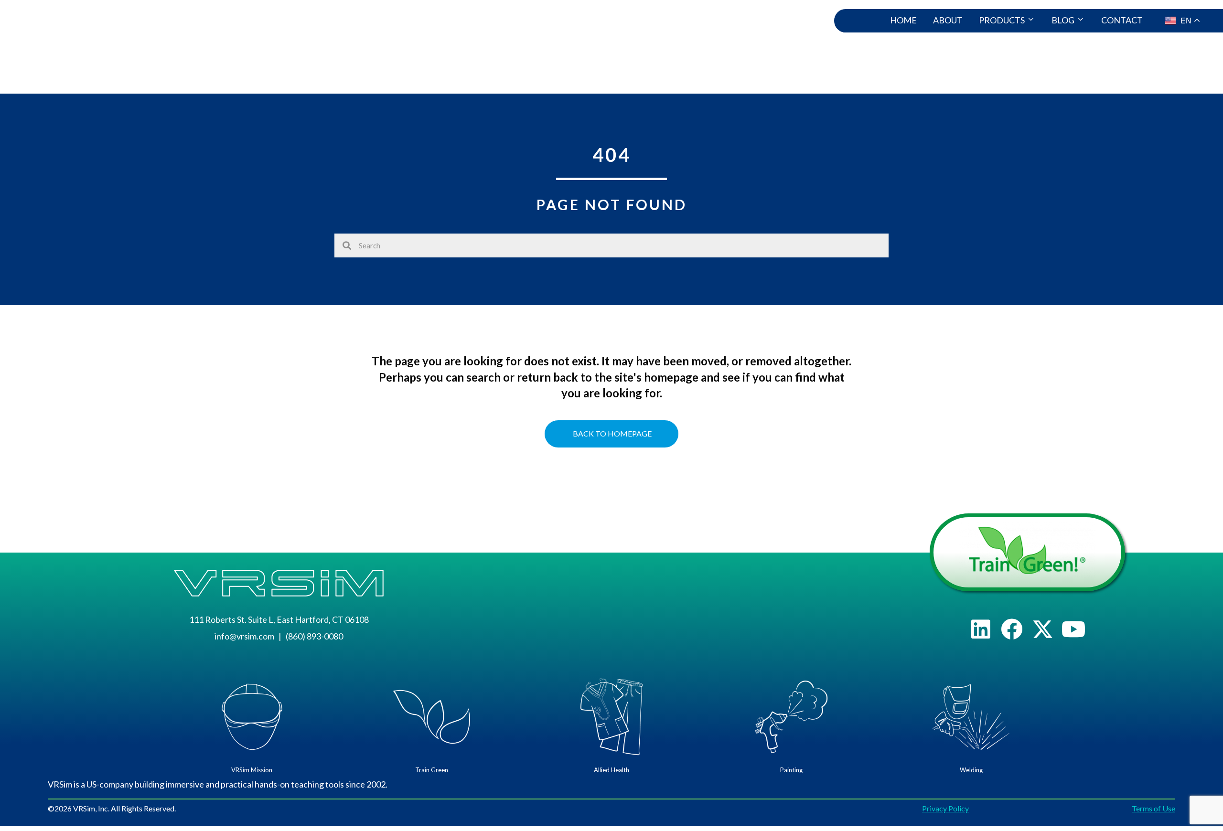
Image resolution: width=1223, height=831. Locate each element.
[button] (980, 629)
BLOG (1062, 20)
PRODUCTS (1002, 20)
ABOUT (948, 20)
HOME (903, 20)
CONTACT (1122, 20)
